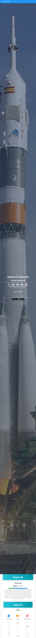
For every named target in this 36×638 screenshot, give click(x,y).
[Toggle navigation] (32, 1)
